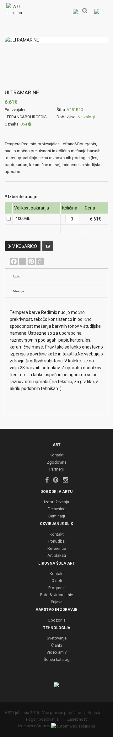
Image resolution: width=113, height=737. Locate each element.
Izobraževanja (56, 502)
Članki (56, 646)
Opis (16, 276)
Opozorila (57, 620)
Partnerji (56, 469)
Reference (56, 549)
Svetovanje (57, 638)
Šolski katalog (57, 660)
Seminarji (56, 516)
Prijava (56, 602)
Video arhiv (56, 652)
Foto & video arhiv (56, 595)
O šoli (56, 581)
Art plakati (56, 556)
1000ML (23, 218)
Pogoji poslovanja (43, 719)
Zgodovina (57, 462)
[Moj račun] (75, 11)
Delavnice (56, 509)
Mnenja (18, 291)
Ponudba (56, 541)
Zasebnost (76, 719)
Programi (56, 588)
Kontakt (57, 455)
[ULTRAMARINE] (56, 40)
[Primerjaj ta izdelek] (47, 246)
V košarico (24, 246)
